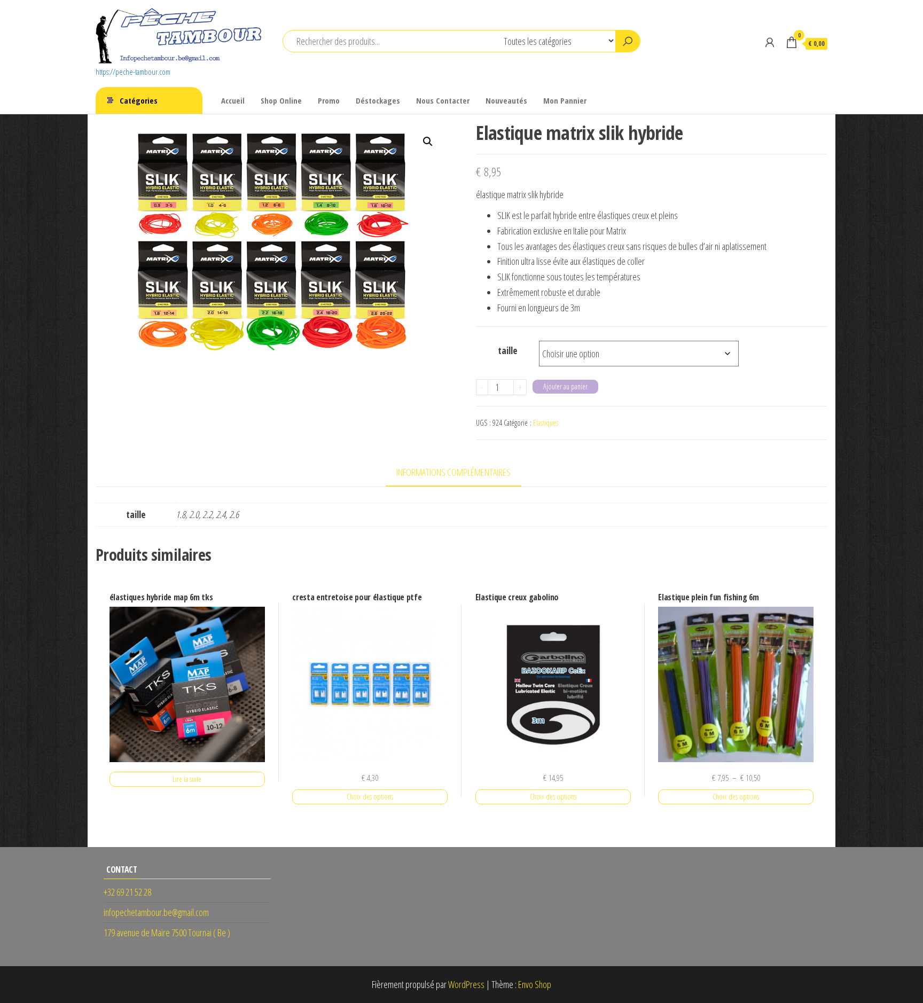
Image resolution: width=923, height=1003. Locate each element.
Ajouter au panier (565, 386)
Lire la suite (187, 779)
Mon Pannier (564, 100)
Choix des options (370, 797)
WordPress (466, 984)
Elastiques (545, 423)
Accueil (233, 100)
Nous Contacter (443, 100)
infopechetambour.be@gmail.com (156, 912)
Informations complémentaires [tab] (453, 472)
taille (508, 350)
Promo (329, 100)
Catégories (139, 100)
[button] (427, 141)
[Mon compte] (770, 42)
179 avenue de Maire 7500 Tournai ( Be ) (167, 932)
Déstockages (378, 100)
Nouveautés (506, 100)
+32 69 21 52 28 (127, 892)
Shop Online (281, 100)
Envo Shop (534, 984)
